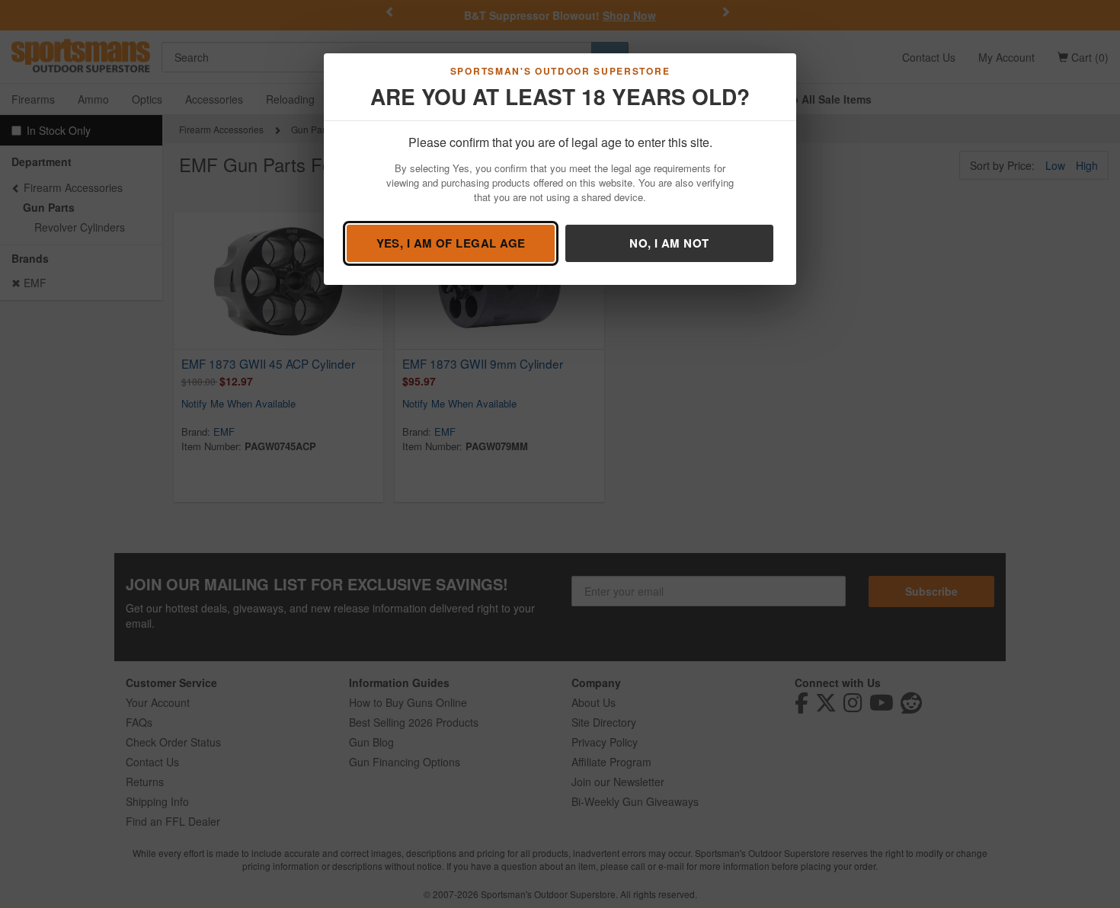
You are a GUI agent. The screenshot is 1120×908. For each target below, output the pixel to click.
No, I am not (669, 243)
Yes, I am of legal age (451, 243)
